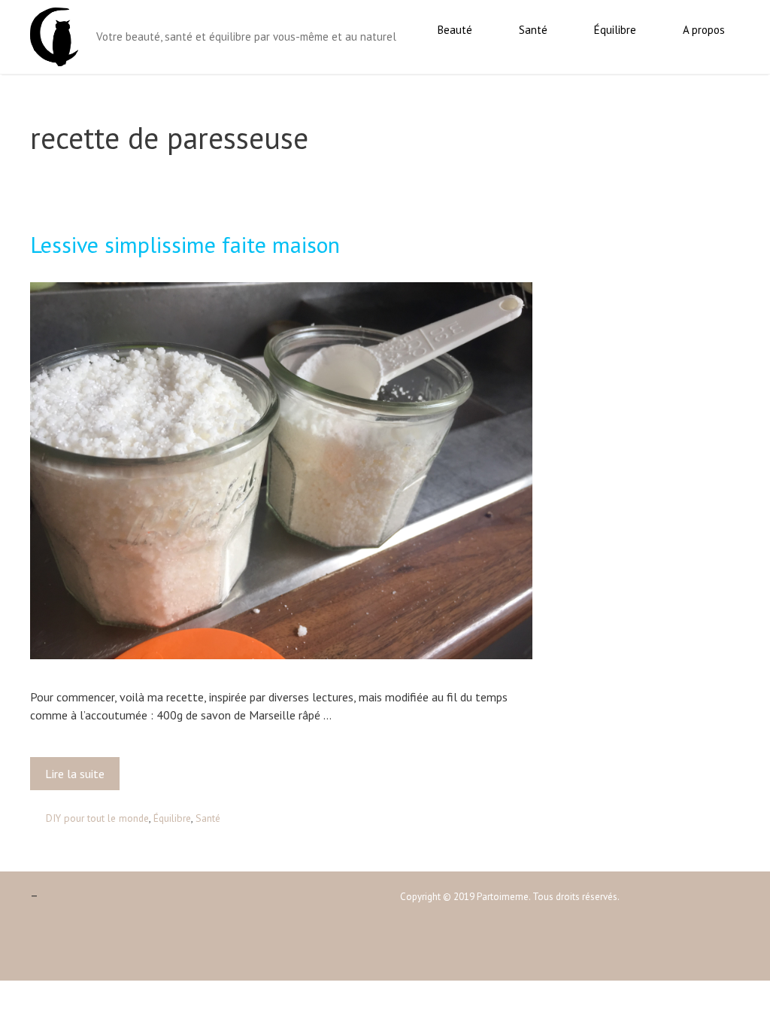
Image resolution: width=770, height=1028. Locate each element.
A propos (704, 30)
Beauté (455, 30)
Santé (533, 30)
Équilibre (615, 30)
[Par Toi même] (54, 35)
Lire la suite (79, 778)
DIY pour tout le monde (97, 818)
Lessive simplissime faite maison (185, 244)
